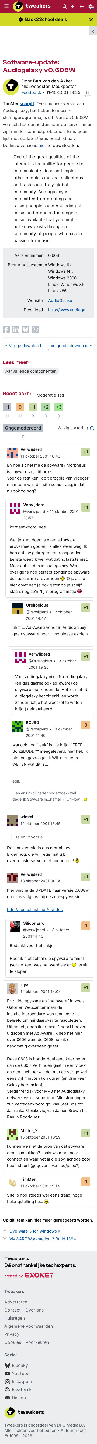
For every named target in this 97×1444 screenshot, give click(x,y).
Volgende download (69, 345)
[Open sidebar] (93, 30)
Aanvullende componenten (31, 371)
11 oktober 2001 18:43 (40, 456)
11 (87, 93)
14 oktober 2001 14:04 (40, 991)
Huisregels (15, 1318)
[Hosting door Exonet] (28, 1276)
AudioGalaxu (60, 300)
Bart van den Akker (52, 81)
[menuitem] (64, 6)
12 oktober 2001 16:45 (40, 823)
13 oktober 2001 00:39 (40, 880)
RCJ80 (32, 722)
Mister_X (29, 1130)
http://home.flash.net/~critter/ (35, 909)
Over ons (34, 1310)
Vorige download (25, 345)
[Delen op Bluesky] (25, 329)
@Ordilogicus (40, 660)
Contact (12, 1310)
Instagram (22, 1381)
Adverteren (15, 1302)
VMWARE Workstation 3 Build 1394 (42, 1238)
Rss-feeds (22, 1389)
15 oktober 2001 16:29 (40, 1137)
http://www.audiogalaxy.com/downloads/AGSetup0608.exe (68, 309)
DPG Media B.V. (71, 1425)
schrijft (27, 103)
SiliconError (34, 923)
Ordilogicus (37, 605)
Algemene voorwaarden (28, 1326)
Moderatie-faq (50, 395)
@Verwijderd (34, 511)
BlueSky (20, 1365)
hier (42, 145)
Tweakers (13, 1425)
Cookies (12, 1342)
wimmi (26, 816)
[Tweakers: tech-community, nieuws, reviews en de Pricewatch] (32, 6)
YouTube (20, 1373)
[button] (6, 6)
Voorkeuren (37, 1342)
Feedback (31, 92)
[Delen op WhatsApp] (35, 329)
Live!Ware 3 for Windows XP (36, 1231)
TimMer (28, 1179)
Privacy (11, 1334)
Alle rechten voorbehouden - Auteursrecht (45, 1430)
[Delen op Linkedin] (15, 329)
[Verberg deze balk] (91, 19)
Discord (20, 1397)
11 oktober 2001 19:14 (40, 1186)
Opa (24, 985)
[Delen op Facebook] (6, 329)
